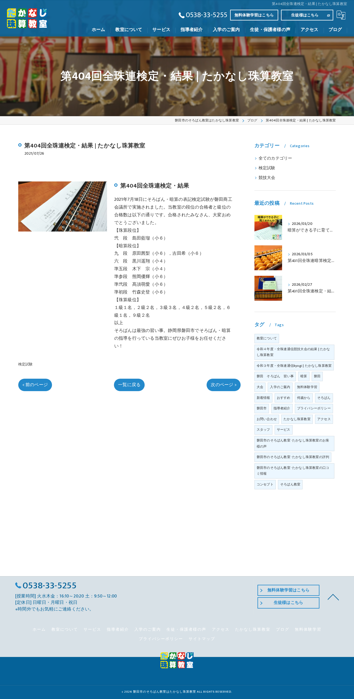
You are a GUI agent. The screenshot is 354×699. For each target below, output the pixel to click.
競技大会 (267, 178)
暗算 (303, 376)
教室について (267, 338)
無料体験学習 (307, 387)
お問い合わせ (267, 419)
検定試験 (25, 364)
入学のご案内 (280, 387)
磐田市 (262, 408)
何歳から (304, 398)
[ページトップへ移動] (333, 596)
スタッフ (263, 429)
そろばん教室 (290, 484)
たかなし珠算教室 (297, 419)
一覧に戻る (129, 384)
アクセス (324, 419)
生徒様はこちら (305, 15)
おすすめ (283, 398)
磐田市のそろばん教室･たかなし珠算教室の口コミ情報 (293, 471)
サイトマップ (202, 639)
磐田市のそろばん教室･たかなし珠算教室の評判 (293, 457)
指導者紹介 (282, 408)
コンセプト (265, 484)
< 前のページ (35, 384)
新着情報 (263, 398)
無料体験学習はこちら (254, 15)
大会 (260, 387)
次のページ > (223, 384)
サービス (283, 429)
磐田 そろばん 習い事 (275, 376)
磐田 (317, 376)
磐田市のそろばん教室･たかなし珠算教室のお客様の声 (293, 443)
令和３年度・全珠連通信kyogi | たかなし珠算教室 (294, 365)
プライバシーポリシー (314, 408)
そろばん (324, 398)
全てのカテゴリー (275, 158)
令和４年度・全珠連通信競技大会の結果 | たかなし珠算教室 (293, 352)
